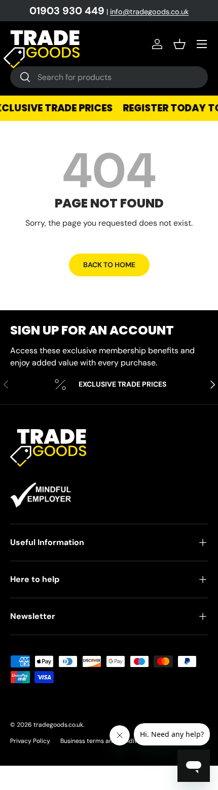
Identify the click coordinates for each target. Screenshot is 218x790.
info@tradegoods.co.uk (149, 11)
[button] (179, 44)
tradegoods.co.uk (58, 725)
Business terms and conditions (104, 741)
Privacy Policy (30, 741)
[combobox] (109, 77)
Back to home (109, 264)
